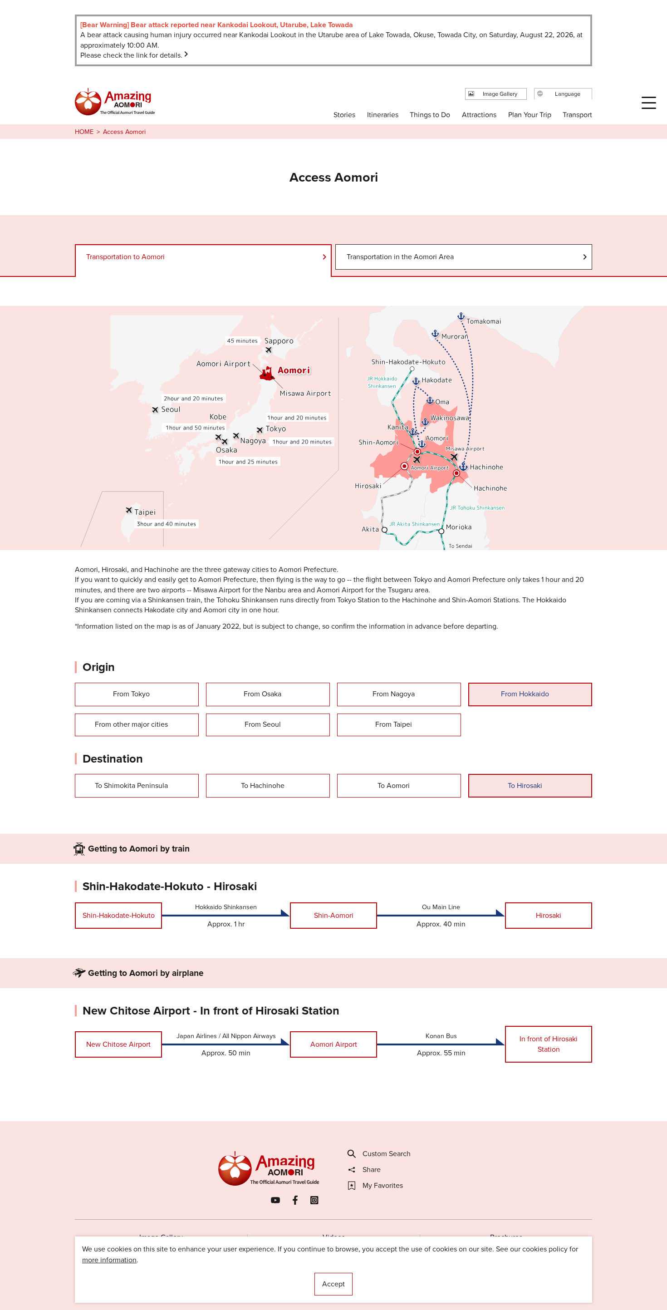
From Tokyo (131, 694)
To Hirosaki (525, 785)
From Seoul (263, 724)
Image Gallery (161, 1237)
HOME (84, 131)
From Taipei (393, 724)
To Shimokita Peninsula (131, 785)
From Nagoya (394, 694)
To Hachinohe (262, 785)
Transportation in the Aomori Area (400, 256)
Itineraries (382, 114)
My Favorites (383, 1185)
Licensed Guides (275, 1276)
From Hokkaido (525, 694)
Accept (333, 1284)
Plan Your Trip (529, 114)
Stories (344, 114)
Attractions (479, 114)
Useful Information (389, 1276)
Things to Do (430, 114)
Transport (577, 114)
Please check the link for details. (131, 55)
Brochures (506, 1237)
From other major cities (131, 724)
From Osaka (262, 694)
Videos (334, 1237)
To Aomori (394, 785)
